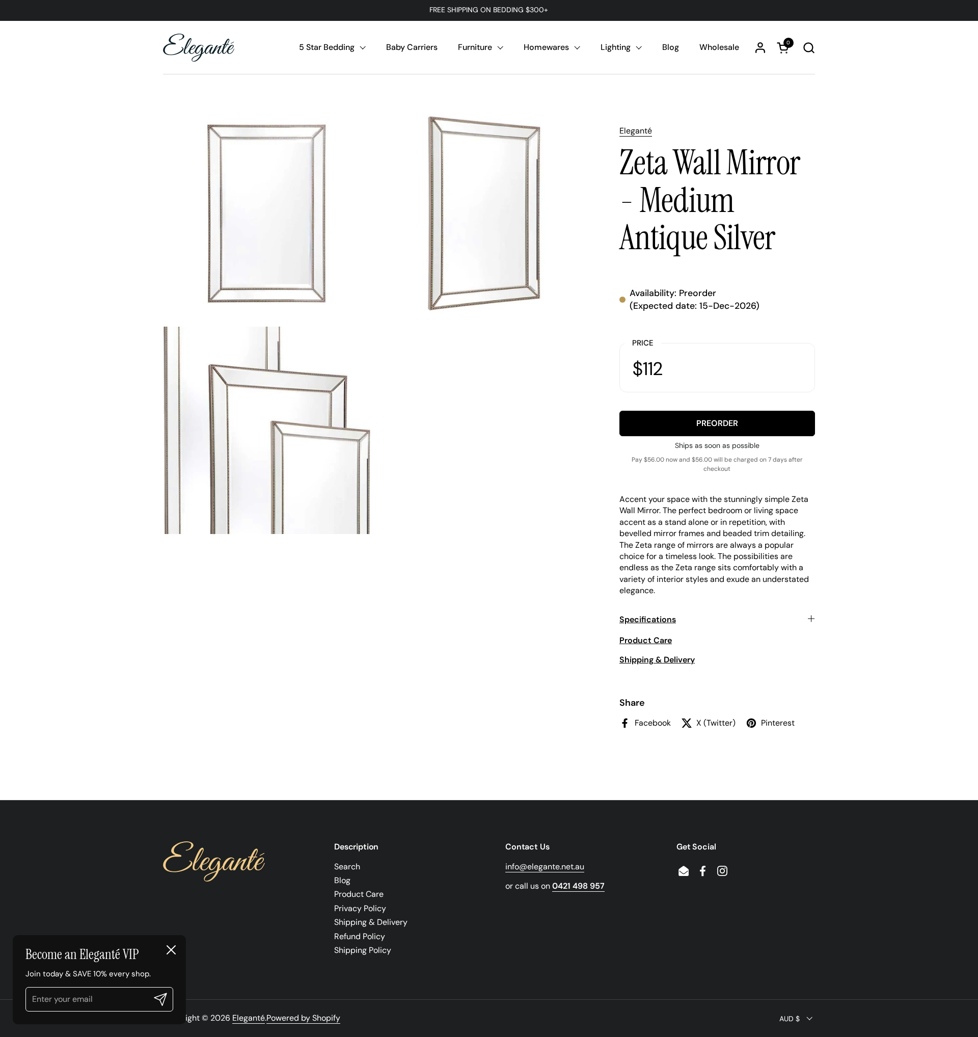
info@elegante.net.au (544, 866)
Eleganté (635, 130)
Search (347, 866)
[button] (808, 47)
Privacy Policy (360, 908)
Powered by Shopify (303, 1018)
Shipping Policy (362, 950)
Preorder (717, 423)
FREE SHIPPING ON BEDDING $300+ (488, 10)
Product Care (359, 894)
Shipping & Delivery (371, 922)
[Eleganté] (198, 48)
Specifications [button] (647, 619)
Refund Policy (359, 936)
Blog (342, 880)
